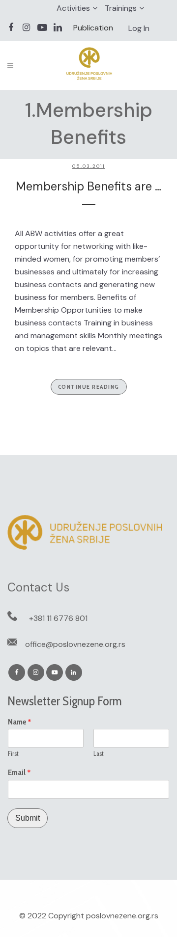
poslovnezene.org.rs (122, 915)
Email (19, 772)
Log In (138, 28)
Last (98, 753)
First (13, 753)
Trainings (121, 8)
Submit (27, 818)
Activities (73, 8)
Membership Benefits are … (88, 186)
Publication (93, 28)
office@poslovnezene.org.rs (75, 644)
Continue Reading (88, 386)
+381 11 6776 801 (58, 618)
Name (19, 722)
